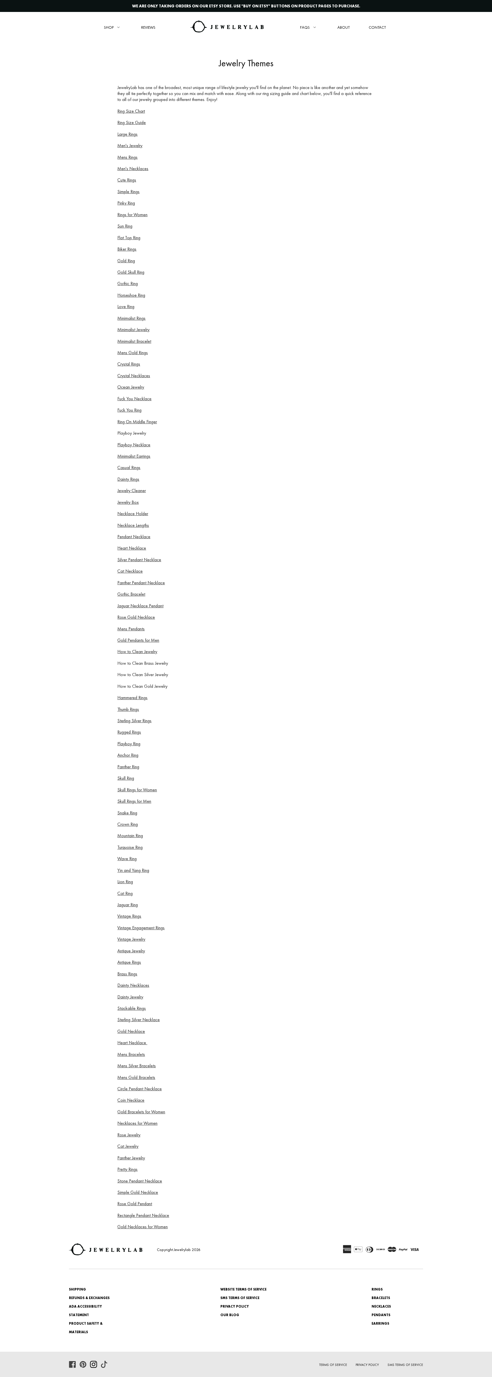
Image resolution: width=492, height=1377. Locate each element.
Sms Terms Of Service (405, 1364)
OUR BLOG (229, 1315)
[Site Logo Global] (227, 27)
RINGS (377, 1289)
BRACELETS (381, 1298)
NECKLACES (381, 1306)
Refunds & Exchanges (89, 1298)
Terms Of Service (333, 1364)
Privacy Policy (234, 1306)
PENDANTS (381, 1315)
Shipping (77, 1289)
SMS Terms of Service (239, 1298)
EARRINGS (380, 1323)
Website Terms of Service (243, 1289)
